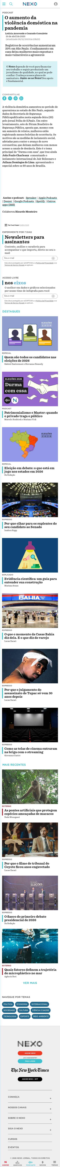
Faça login (30, 1061)
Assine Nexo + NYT (30, 1079)
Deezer (8, 201)
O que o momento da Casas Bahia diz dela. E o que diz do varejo (29, 636)
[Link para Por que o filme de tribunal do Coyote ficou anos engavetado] (30, 839)
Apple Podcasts (48, 198)
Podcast (6, 408)
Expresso (7, 519)
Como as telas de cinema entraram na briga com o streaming (30, 750)
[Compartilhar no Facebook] (4, 98)
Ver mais (30, 982)
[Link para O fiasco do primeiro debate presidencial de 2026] (30, 893)
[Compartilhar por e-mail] (16, 98)
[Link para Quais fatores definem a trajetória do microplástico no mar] (30, 946)
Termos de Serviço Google (14, 265)
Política (8, 1004)
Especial (6, 353)
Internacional (39, 1004)
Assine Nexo (30, 1053)
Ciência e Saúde (40, 1010)
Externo (6, 806)
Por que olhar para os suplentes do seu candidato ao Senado (30, 525)
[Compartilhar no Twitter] (10, 98)
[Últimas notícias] (43, 1163)
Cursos (12, 1139)
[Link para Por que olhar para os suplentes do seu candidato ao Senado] (30, 500)
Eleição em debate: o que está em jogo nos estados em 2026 (29, 469)
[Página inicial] (30, 4)
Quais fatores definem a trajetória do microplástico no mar (30, 971)
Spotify (40, 201)
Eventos (13, 1147)
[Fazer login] (56, 4)
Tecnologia (9, 1016)
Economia (22, 1004)
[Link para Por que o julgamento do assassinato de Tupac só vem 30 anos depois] (30, 666)
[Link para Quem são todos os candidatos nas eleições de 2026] (30, 333)
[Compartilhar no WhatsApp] (21, 98)
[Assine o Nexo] (5, 1163)
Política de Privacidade (44, 263)
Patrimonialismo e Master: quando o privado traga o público (31, 414)
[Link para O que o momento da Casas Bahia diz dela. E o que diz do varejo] (30, 610)
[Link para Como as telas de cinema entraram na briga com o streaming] (30, 725)
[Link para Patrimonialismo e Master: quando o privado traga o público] (30, 389)
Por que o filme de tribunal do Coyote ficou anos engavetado (27, 865)
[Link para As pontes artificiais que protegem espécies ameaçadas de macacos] (30, 786)
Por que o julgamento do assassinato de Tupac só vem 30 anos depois (28, 693)
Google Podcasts (24, 201)
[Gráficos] (17, 1163)
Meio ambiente (41, 1016)
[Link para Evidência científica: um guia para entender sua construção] (30, 555)
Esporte (24, 1016)
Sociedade (9, 1010)
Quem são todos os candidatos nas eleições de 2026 (30, 359)
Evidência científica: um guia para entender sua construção (30, 580)
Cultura (23, 1010)
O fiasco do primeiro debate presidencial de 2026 (25, 918)
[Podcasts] (30, 1163)
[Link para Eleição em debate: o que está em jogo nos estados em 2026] (30, 444)
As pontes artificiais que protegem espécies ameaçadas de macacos (30, 812)
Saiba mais (24, 225)
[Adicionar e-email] (53, 258)
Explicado (7, 575)
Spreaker (31, 198)
